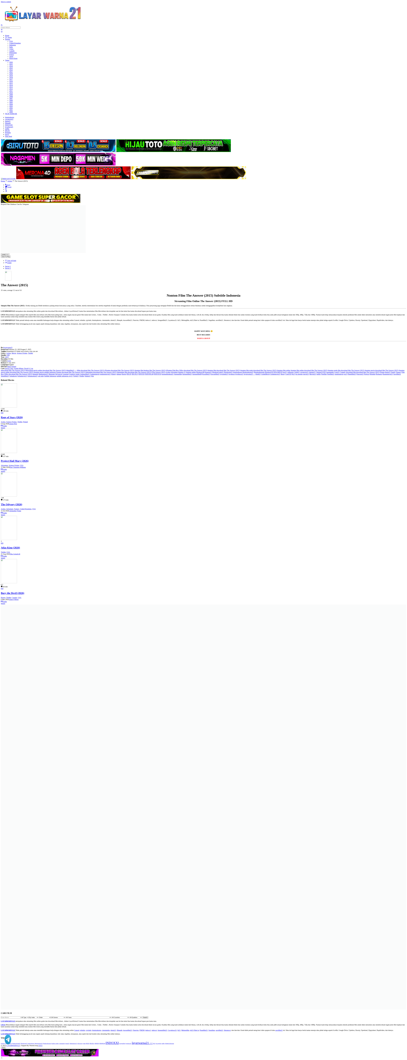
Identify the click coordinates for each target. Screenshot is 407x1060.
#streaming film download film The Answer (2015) (134, 372)
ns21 (345, 374)
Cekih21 (297, 372)
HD (8, 355)
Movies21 (312, 374)
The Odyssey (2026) (11, 504)
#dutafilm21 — (71, 370)
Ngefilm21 (330, 374)
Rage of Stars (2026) (12, 417)
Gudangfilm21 (85, 374)
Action (8, 353)
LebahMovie (265, 374)
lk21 (293, 374)
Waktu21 (88, 376)
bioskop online (191, 372)
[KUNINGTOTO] (40, 202)
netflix (318, 374)
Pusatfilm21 (204, 1030)
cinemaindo (330, 372)
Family (393, 372)
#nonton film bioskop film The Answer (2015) (150, 370)
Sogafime (211, 1030)
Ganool (76, 1030)
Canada (14, 597)
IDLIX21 (135, 374)
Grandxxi (72, 374)
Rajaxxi (366, 374)
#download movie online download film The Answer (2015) (45, 370)
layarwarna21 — (249, 374)
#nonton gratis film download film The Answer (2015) (346, 370)
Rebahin (372, 374)
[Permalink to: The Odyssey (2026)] (9, 496)
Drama (382, 372)
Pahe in (196, 1030)
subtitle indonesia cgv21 (65, 376)
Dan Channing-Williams (18, 467)
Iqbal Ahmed (11, 366)
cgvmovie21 (304, 372)
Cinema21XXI (321, 372)
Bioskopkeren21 (248, 372)
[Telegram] (6, 191)
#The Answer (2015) (158, 372)
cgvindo (88, 1030)
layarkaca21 (239, 374)
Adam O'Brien (14, 599)
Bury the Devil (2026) (12, 593)
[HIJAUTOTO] (173, 152)
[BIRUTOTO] (58, 152)
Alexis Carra (9, 368)
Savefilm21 (397, 374)
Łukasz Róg (13, 424)
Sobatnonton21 (32, 376)
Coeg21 (336, 372)
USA (9, 361)
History (113, 374)
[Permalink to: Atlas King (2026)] (9, 539)
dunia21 (387, 372)
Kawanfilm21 (215, 374)
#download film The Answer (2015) (13, 370)
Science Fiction (22, 353)
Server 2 (8, 268)
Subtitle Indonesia (50, 376)
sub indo (41, 376)
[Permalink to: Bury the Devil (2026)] (9, 583)
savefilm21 (219, 1030)
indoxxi (154, 1030)
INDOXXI (157, 374)
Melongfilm (185, 1030)
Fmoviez (136, 1030)
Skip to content (6, 2)
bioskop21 (208, 372)
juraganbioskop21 (168, 374)
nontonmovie (339, 374)
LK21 (40, 1045)
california (290, 372)
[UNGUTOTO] (50, 1056)
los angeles (299, 374)
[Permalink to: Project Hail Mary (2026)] (9, 452)
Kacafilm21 (206, 374)
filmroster (52, 374)
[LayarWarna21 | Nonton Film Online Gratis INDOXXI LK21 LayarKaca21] (43, 23)
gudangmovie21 (105, 374)
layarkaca (232, 374)
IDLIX (129, 374)
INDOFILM (149, 374)
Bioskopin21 (228, 372)
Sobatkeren (13, 376)
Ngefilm (324, 374)
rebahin (82, 1030)
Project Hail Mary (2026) (15, 461)
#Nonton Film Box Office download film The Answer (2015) (186, 370)
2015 (7, 357)
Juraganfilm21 (187, 374)
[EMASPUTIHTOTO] (188, 179)
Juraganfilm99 (197, 374)
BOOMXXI (278, 372)
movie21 (306, 374)
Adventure (174, 372)
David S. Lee (28, 368)
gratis (77, 374)
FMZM (141, 1030)
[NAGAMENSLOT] (58, 165)
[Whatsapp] (6, 189)
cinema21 (312, 372)
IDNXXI (141, 374)
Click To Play (6, 257)
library (283, 374)
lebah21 (258, 374)
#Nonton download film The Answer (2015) (119, 370)
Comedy (343, 372)
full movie (58, 374)
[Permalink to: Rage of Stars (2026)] (9, 407)
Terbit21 (76, 376)
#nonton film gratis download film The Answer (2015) (258, 370)
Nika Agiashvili (15, 554)
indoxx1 (148, 1030)
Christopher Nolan (15, 511)
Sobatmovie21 (22, 376)
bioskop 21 (182, 372)
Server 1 (8, 266)
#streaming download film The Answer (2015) (100, 372)
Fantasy (398, 372)
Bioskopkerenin (259, 372)
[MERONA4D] (73, 179)
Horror (124, 374)
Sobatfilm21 (5, 376)
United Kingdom (25, 509)
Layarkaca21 (172, 1030)
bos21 (285, 372)
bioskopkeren (237, 372)
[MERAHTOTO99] (8, 179)
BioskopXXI (269, 372)
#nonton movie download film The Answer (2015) (382, 370)
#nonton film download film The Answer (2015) (224, 370)
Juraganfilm (178, 374)
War (92, 376)
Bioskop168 (200, 372)
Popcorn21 (360, 374)
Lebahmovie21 (275, 374)
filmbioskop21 (43, 374)
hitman (119, 374)
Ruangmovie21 (388, 374)
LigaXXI (288, 374)
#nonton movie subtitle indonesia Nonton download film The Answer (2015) (59, 372)
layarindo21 (224, 374)
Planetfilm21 (352, 374)
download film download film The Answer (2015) (363, 372)
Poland (25, 422)
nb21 (191, 1030)
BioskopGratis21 (218, 372)
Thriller (30, 353)
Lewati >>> (5, 254)
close (3, 1047)
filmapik (35, 374)
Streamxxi (227, 1030)
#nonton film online (283, 370)
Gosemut (66, 374)
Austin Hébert (18, 368)
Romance (379, 374)
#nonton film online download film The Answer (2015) (309, 370)
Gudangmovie (95, 374)
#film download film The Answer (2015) (90, 370)
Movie (14, 353)
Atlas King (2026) (10, 547)
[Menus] (2, 30)
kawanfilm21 (127, 1030)
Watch (3, 428)
